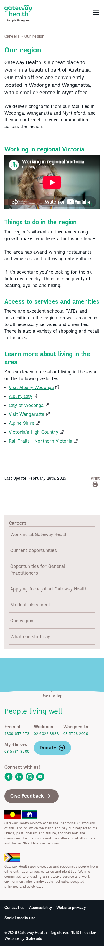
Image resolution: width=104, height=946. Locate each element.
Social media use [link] (20, 917)
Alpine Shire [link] (21, 423)
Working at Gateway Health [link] (39, 534)
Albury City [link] (20, 396)
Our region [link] (21, 620)
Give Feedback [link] (27, 796)
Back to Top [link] (52, 695)
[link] (18, 12)
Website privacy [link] (71, 907)
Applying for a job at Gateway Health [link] (48, 589)
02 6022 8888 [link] (46, 733)
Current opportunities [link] (33, 550)
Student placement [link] (30, 604)
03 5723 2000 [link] (75, 733)
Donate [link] (48, 747)
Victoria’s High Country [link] (33, 432)
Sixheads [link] (34, 938)
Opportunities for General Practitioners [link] (37, 569)
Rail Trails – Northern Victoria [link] (40, 441)
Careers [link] (12, 36)
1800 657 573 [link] (16, 733)
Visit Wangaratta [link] (27, 414)
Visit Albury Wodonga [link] (31, 387)
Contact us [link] (14, 907)
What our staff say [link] (30, 636)
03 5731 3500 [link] (16, 751)
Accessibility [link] (40, 907)
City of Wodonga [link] (26, 405)
